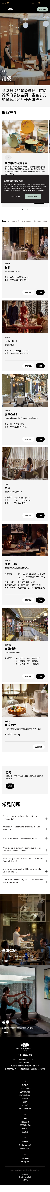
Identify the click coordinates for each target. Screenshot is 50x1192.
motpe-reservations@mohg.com (25, 1065)
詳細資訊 (28, 292)
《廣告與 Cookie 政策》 (29, 190)
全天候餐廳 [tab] (26, 221)
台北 (8, 2)
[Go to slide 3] (27, 209)
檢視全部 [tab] (6, 221)
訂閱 (10, 786)
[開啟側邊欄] (3, 9)
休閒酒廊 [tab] (37, 221)
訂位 (40, 292)
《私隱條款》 (41, 190)
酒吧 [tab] (45, 221)
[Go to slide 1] (23, 209)
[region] (25, 189)
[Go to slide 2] (25, 209)
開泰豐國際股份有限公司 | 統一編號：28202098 (25, 1068)
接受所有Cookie (32, 196)
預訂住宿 (42, 9)
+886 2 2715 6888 (25, 1062)
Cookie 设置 (16, 196)
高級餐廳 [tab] (15, 221)
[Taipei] (10, 9)
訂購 (40, 676)
